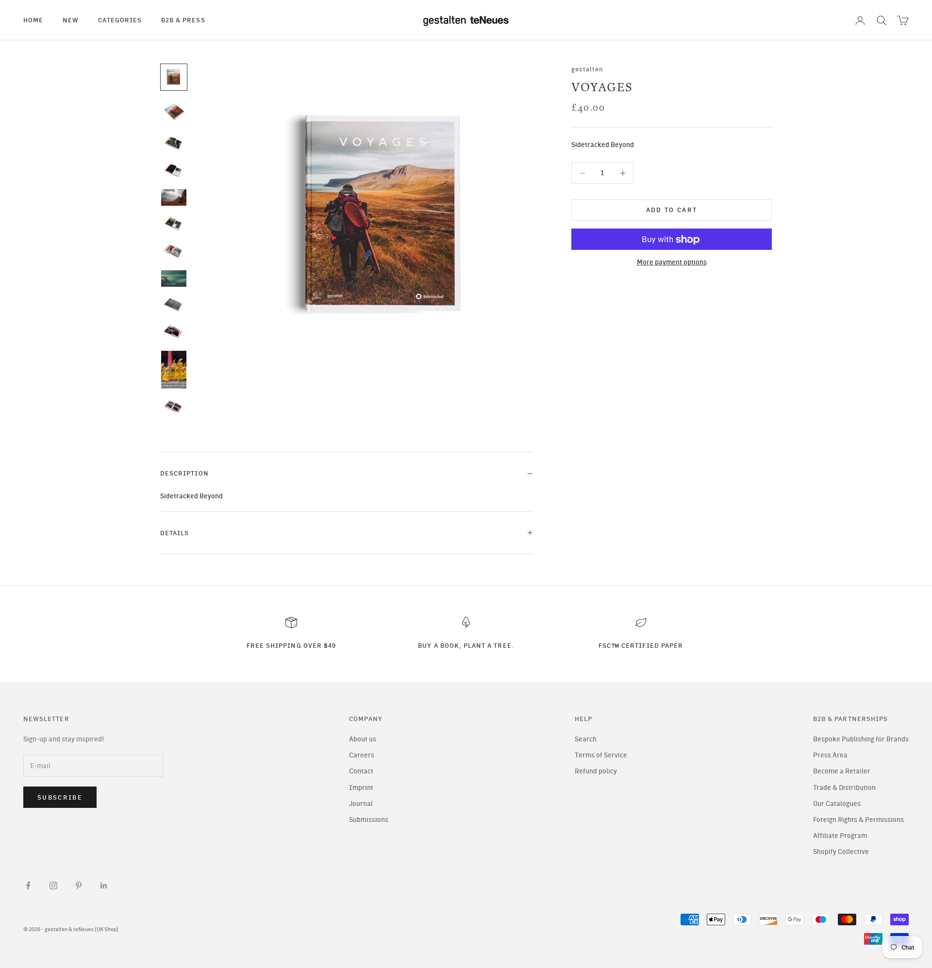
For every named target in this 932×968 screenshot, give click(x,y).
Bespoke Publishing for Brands (861, 739)
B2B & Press (183, 20)
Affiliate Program (840, 836)
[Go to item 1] (173, 77)
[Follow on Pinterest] (78, 885)
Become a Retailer (841, 771)
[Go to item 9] (173, 305)
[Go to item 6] (173, 224)
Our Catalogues (837, 804)
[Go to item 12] (173, 407)
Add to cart (672, 210)
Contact (361, 771)
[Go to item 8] (173, 278)
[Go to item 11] (173, 370)
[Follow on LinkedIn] (104, 885)
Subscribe (60, 797)
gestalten (587, 69)
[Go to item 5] (173, 197)
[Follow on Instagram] (53, 885)
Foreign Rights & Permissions (858, 820)
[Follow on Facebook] (28, 885)
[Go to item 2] (173, 112)
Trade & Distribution (844, 788)
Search (586, 739)
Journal (361, 804)
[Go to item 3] (173, 143)
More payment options (672, 263)
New (71, 20)
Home (33, 20)
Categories (120, 20)
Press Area (830, 755)
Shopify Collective (841, 852)
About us (362, 739)
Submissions (368, 820)
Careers (361, 755)
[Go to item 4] (173, 170)
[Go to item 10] (173, 332)
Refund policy (596, 771)
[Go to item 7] (173, 251)
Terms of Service (601, 755)
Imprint (361, 788)
